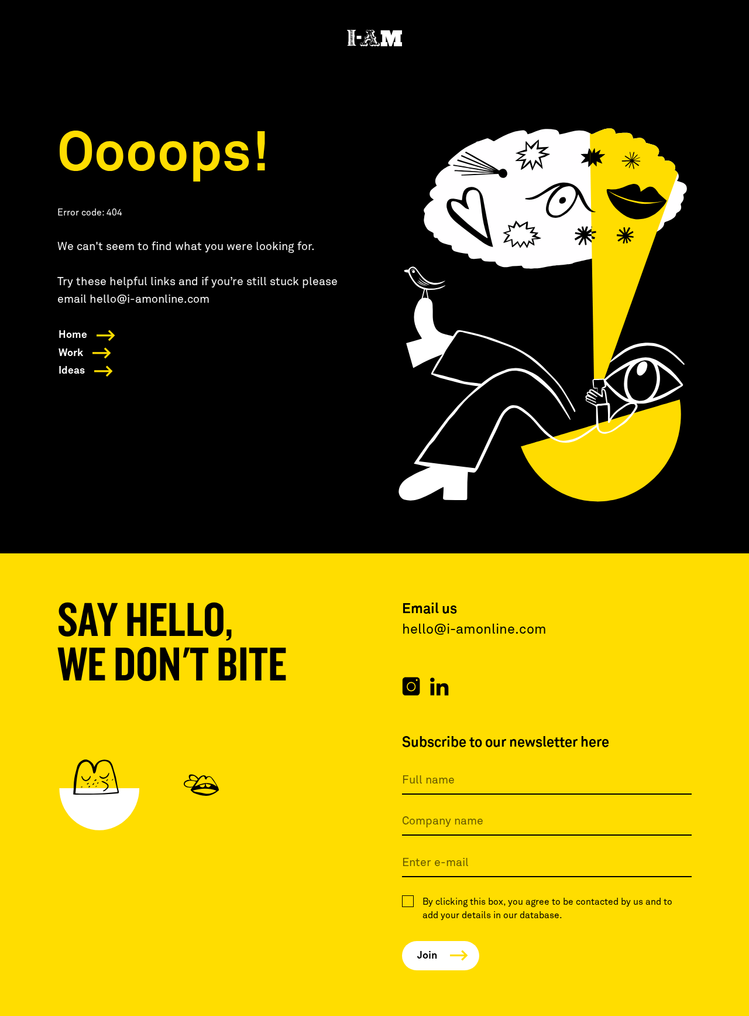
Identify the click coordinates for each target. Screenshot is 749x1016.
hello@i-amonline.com (474, 630)
